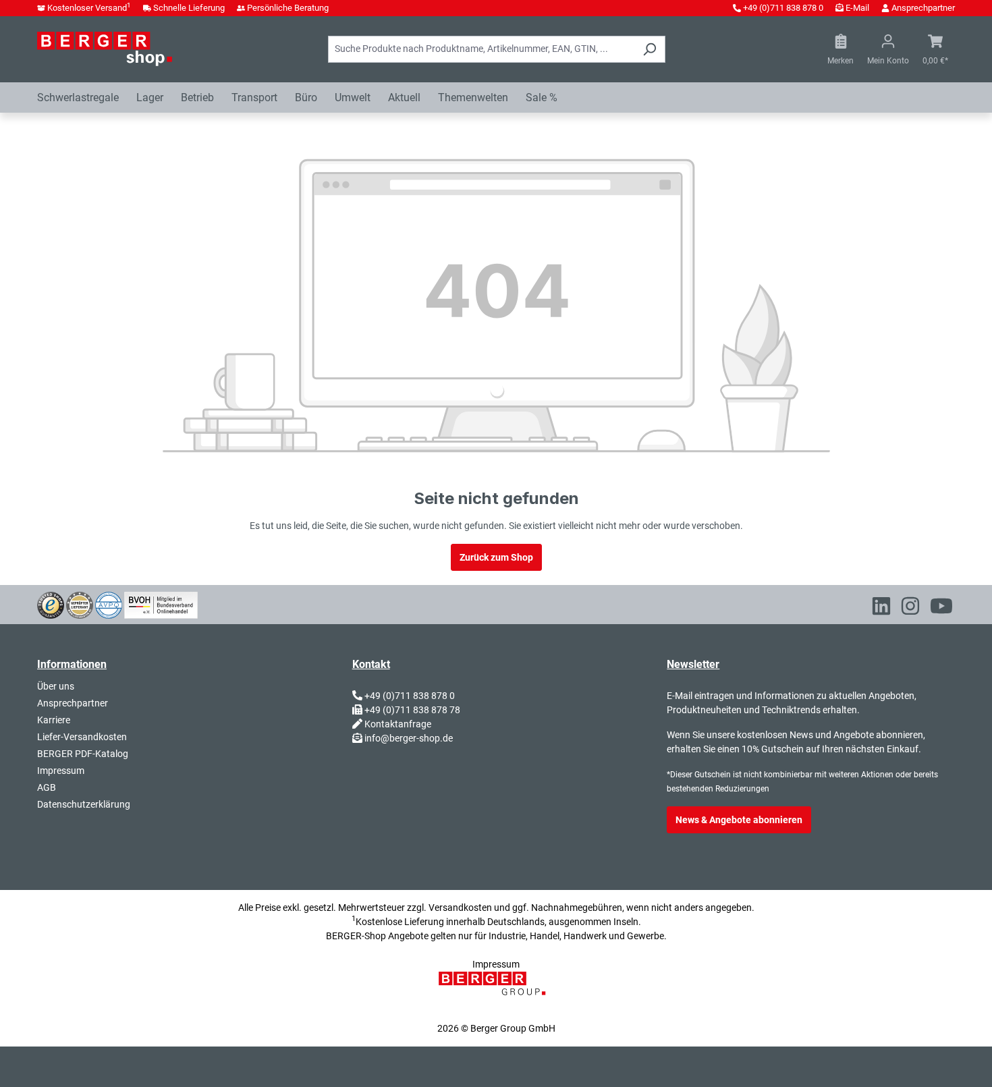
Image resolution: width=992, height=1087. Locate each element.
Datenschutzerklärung (83, 804)
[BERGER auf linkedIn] (881, 608)
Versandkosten (460, 907)
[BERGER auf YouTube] (941, 608)
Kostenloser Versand (89, 8)
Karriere (53, 720)
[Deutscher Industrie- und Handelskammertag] (108, 603)
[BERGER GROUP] (496, 990)
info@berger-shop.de (408, 738)
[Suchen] (649, 49)
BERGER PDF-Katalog (82, 753)
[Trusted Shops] (50, 603)
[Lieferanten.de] (79, 603)
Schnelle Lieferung (189, 8)
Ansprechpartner (923, 8)
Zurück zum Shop (496, 557)
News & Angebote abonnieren (739, 819)
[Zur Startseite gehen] (104, 48)
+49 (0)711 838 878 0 (783, 8)
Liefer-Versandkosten (82, 736)
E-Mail (857, 8)
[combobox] (481, 49)
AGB (46, 787)
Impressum (60, 770)
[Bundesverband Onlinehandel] (161, 603)
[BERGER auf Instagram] (910, 608)
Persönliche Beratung (288, 8)
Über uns (55, 686)
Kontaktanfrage (397, 724)
